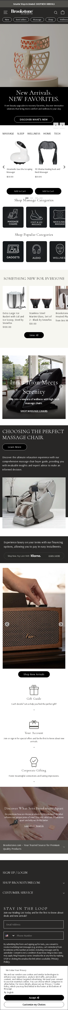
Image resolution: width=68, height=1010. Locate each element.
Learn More (14, 446)
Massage (37, 19)
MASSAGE (8, 133)
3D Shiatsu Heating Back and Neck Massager (47, 171)
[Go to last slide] (4, 167)
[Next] (62, 125)
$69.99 (10, 176)
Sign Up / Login (15, 873)
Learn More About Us (34, 825)
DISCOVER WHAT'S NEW (34, 119)
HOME (47, 133)
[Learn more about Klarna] (34, 555)
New (7, 19)
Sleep (50, 19)
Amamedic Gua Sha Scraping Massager (19, 171)
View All (34, 335)
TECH (57, 133)
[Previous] (56, 125)
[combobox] (9, 935)
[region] (34, 167)
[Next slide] (64, 167)
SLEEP (20, 133)
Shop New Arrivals (34, 674)
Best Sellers (21, 19)
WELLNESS (33, 133)
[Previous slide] (7, 386)
